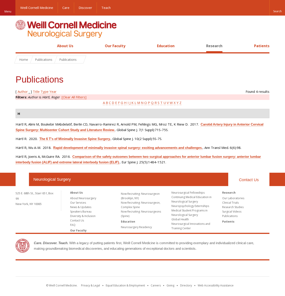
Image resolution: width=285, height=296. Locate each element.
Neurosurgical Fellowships (188, 193)
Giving (170, 285)
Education (166, 45)
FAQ (72, 225)
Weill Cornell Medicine (36, 7)
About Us (65, 45)
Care (65, 7)
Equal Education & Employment (125, 285)
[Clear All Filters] (74, 97)
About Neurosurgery (83, 198)
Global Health (180, 219)
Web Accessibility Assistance (216, 285)
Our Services (78, 203)
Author (23, 91)
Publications (230, 216)
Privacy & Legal (90, 285)
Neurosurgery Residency (136, 227)
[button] (277, 8)
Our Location (22, 179)
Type (45, 91)
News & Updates (80, 207)
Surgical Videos (231, 211)
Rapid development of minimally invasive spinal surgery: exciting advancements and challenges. (128, 148)
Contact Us (249, 180)
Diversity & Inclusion (83, 216)
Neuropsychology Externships (190, 206)
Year (53, 91)
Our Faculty (115, 45)
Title (36, 91)
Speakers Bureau (81, 211)
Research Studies (233, 207)
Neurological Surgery (52, 179)
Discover (85, 7)
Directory (186, 285)
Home (20, 46)
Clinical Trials (230, 203)
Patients (261, 45)
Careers (156, 285)
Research (214, 45)
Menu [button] (7, 11)
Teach (106, 7)
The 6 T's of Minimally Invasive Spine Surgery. (75, 139)
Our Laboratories (233, 198)
